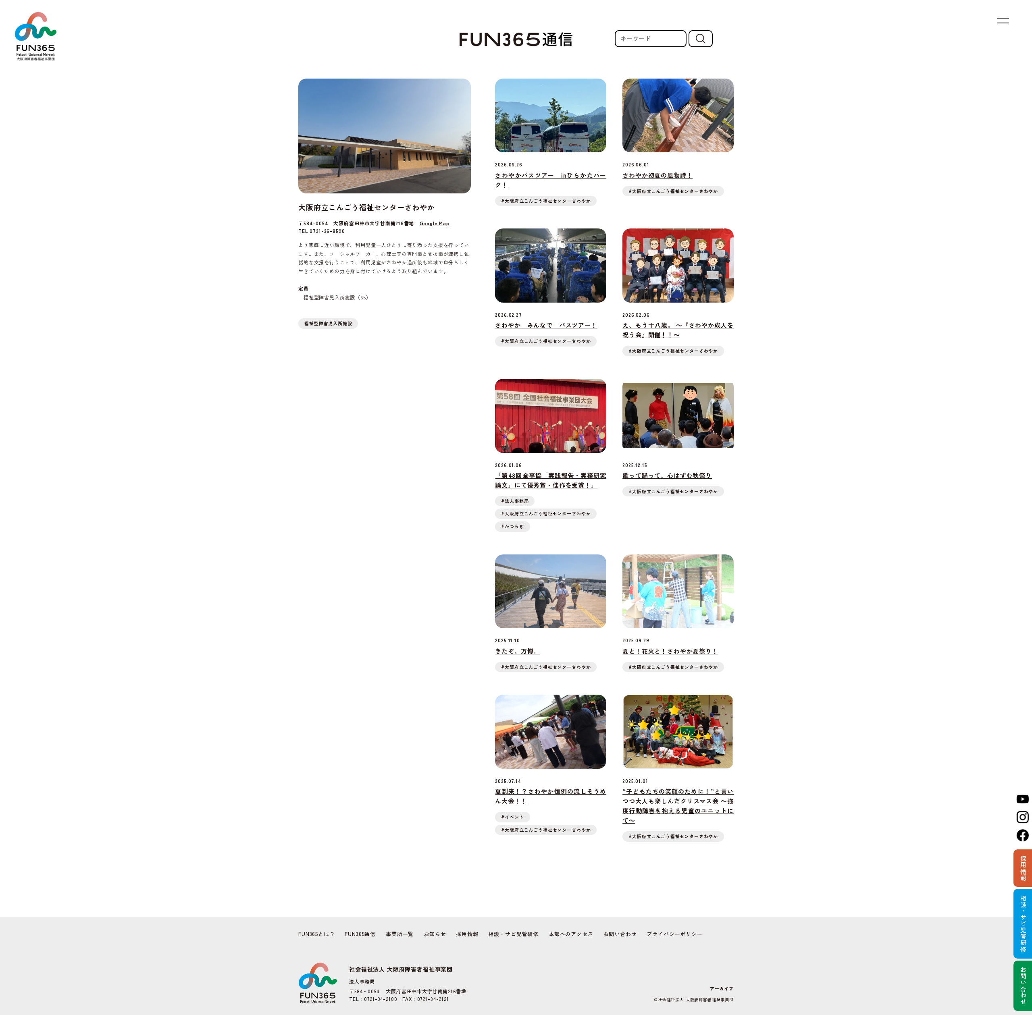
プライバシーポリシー (674, 934)
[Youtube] (1023, 799)
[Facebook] (1023, 835)
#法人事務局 (514, 501)
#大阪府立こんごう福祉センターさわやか (546, 200)
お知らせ (435, 934)
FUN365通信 (360, 934)
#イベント (512, 817)
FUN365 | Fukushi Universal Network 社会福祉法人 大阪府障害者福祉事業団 (35, 36)
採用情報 (467, 934)
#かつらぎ (512, 526)
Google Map (434, 223)
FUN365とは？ (316, 934)
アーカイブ (722, 988)
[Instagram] (1023, 817)
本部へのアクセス (571, 934)
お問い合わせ (620, 934)
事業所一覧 (400, 934)
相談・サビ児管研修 (513, 934)
